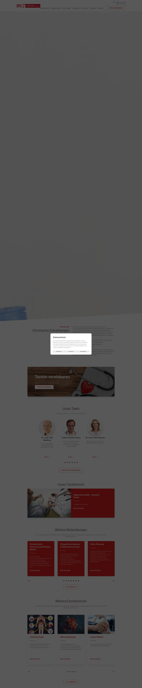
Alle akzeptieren (83, 351)
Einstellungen (58, 351)
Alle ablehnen (71, 351)
